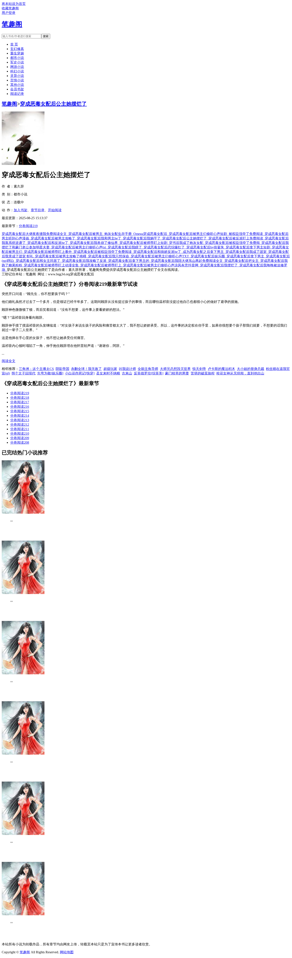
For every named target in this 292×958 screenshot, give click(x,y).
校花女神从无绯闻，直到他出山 (240, 373)
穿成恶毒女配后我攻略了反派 (85, 261)
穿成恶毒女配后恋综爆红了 (165, 247)
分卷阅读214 (19, 415)
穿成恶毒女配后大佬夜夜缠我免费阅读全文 (35, 234)
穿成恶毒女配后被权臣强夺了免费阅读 (103, 252)
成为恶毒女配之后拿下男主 (204, 252)
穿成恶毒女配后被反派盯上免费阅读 (236, 238)
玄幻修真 (17, 49)
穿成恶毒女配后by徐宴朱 (206, 247)
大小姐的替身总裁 (250, 369)
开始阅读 (55, 210)
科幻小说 (17, 71)
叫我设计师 (127, 369)
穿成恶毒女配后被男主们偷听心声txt (79, 247)
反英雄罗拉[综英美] (148, 373)
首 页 (14, 44)
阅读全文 (8, 361)
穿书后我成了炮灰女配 (187, 243)
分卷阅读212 (19, 424)
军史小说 (17, 62)
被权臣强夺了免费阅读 (247, 234)
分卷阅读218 (19, 397)
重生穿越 (17, 53)
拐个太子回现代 (23, 373)
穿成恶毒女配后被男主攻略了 (54, 238)
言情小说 (17, 80)
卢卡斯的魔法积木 (221, 369)
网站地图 (67, 952)
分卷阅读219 (28, 226)
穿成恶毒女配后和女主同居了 (39, 261)
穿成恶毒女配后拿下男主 (246, 256)
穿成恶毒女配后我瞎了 (126, 247)
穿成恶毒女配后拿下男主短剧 (249, 247)
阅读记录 (17, 93)
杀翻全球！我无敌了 (86, 369)
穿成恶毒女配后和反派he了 (48, 243)
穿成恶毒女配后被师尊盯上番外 (49, 252)
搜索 (46, 36)
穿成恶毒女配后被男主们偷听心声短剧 (199, 234)
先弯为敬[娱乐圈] (50, 373)
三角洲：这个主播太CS (36, 369)
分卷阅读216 (19, 406)
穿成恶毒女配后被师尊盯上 (101, 265)
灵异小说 (17, 76)
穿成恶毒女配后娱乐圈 (209, 256)
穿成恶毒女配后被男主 (86, 234)
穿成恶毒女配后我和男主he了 (100, 238)
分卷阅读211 (19, 429)
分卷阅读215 (19, 411)
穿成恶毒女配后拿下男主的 (129, 261)
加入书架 (20, 210)
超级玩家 (110, 369)
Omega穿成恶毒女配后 (151, 234)
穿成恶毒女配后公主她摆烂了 (53, 104)
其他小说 (17, 85)
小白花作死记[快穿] (79, 373)
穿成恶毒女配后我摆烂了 (219, 265)
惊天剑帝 (199, 369)
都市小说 (17, 58)
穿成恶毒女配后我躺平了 (142, 238)
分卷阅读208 (19, 442)
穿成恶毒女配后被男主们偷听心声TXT (161, 256)
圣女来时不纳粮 (108, 373)
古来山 (127, 373)
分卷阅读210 (19, 433)
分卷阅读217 (19, 402)
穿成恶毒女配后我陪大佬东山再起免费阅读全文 (187, 261)
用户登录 (8, 13)
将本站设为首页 (14, 4)
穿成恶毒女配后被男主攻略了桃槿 (61, 256)
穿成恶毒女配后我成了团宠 (247, 252)
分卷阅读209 (19, 438)
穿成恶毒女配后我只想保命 (109, 256)
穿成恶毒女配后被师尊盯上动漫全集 (52, 265)
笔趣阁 (9, 104)
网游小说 (17, 67)
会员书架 (17, 89)
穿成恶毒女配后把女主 (242, 261)
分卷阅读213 (19, 420)
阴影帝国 (62, 369)
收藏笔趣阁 (10, 8)
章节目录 (37, 210)
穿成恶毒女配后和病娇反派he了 (158, 252)
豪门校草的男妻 (177, 373)
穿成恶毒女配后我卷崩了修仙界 (94, 243)
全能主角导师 (148, 369)
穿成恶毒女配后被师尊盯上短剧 (144, 243)
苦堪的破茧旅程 (203, 373)
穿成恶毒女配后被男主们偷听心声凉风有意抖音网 (161, 265)
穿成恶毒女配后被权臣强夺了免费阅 (233, 243)
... (11, 520)
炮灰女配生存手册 (118, 234)
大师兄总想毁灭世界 (175, 369)
